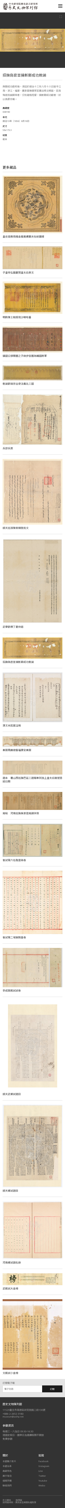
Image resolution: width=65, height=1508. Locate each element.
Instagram (43, 1466)
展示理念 (7, 1475)
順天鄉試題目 (10, 1190)
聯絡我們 (7, 1485)
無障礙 (19, 1500)
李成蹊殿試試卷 (12, 990)
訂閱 (52, 1389)
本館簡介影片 (9, 1461)
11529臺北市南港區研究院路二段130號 (24, 1410)
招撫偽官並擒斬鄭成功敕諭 (18, 662)
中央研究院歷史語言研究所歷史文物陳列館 (20, 6)
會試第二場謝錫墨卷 (14, 937)
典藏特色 (7, 1471)
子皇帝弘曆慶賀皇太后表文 (18, 272)
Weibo (41, 1485)
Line (40, 1471)
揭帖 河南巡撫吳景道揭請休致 (21, 813)
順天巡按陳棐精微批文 (16, 528)
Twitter (42, 1475)
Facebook (43, 1461)
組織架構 (7, 1480)
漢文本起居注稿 (12, 725)
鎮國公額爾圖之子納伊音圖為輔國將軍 (25, 356)
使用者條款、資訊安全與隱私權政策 (19, 1502)
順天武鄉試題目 (12, 1094)
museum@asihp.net (13, 1416)
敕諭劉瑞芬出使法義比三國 (18, 383)
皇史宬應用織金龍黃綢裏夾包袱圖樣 (23, 236)
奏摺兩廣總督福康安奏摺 (17, 750)
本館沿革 (7, 1466)
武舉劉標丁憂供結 (13, 626)
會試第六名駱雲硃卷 (14, 860)
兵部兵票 (8, 448)
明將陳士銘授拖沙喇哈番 (17, 317)
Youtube (42, 1480)
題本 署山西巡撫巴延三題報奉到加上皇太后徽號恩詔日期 (32, 779)
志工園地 (7, 1500)
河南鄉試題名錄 (12, 1262)
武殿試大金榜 (10, 1288)
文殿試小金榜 (10, 1373)
